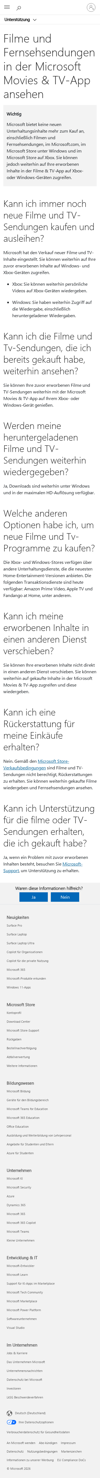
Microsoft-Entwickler (20, 1266)
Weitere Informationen (22, 1066)
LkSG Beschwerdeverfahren (25, 1397)
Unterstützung (17, 19)
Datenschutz (15, 1451)
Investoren (14, 1388)
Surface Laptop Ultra (20, 943)
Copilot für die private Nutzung (27, 961)
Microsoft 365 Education (23, 1118)
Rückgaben (14, 1039)
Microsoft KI (15, 1178)
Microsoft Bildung (18, 1091)
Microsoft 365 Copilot (21, 1223)
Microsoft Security (19, 1187)
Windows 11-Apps (19, 987)
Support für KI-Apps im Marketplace (31, 1283)
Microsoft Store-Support (23, 1030)
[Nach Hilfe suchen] (19, 7)
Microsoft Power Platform (24, 1310)
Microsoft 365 (16, 969)
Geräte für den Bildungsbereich (28, 1100)
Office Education (18, 1126)
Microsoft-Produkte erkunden (26, 978)
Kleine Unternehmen (20, 1240)
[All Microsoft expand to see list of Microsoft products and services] (7, 7)
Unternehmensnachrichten (24, 1371)
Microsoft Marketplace (22, 1301)
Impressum (68, 1443)
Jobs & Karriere (17, 1353)
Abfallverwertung (18, 1057)
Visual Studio (15, 1328)
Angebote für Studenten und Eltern (30, 1144)
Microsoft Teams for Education (27, 1109)
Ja (34, 897)
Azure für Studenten (20, 1153)
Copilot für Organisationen (24, 952)
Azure (10, 1196)
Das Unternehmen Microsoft (26, 1362)
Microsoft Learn (17, 1274)
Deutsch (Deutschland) (30, 1413)
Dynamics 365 (16, 1205)
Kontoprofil (14, 1013)
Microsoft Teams (18, 1231)
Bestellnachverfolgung (21, 1048)
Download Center (18, 1021)
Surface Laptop (17, 934)
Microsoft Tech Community (25, 1292)
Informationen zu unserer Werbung (30, 1460)
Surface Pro (14, 925)
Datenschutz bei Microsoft (24, 1379)
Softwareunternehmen (22, 1319)
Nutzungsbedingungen (42, 1451)
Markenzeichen (71, 1451)
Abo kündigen (48, 1443)
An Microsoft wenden (21, 1443)
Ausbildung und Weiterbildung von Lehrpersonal (39, 1135)
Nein (65, 897)
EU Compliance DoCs (71, 1460)
